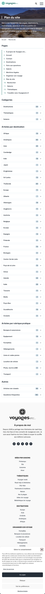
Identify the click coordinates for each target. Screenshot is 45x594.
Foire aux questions (13, 65)
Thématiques (12, 89)
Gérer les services (8, 569)
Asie (22, 513)
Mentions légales (23, 591)
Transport (22, 540)
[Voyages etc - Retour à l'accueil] (10, 4)
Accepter (22, 575)
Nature (22, 491)
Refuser (22, 580)
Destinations (11, 62)
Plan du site (10, 79)
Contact (9, 59)
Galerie (9, 69)
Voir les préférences (22, 586)
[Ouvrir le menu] (41, 3)
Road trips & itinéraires (22, 482)
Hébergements (22, 543)
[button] (42, 550)
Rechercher (11, 83)
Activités (22, 546)
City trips (22, 485)
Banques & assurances (22, 534)
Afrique (22, 521)
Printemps (22, 461)
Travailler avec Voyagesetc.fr (18, 93)
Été (22, 464)
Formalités (22, 531)
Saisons (10, 86)
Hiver (22, 470)
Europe (22, 510)
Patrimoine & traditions (22, 488)
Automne (22, 467)
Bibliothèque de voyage (22, 500)
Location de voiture (22, 537)
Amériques (22, 519)
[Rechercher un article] (36, 4)
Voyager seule (22, 479)
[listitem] (14, 443)
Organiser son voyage (14, 76)
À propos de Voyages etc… (16, 52)
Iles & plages (22, 494)
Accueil (9, 55)
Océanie (22, 515)
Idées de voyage (22, 497)
